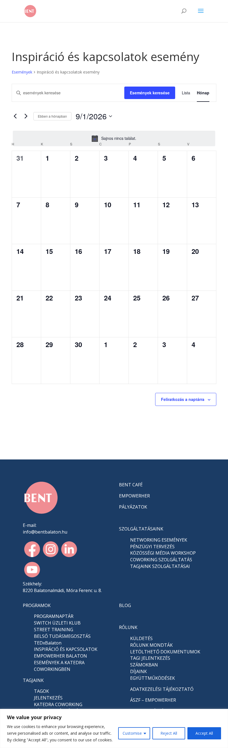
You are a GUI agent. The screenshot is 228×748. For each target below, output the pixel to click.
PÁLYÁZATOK (133, 507)
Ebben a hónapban (52, 116)
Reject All (168, 733)
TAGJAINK (33, 680)
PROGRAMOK (37, 605)
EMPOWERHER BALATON (60, 656)
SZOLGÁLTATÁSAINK (141, 529)
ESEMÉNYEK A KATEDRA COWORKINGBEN (59, 665)
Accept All (204, 733)
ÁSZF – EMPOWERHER (153, 700)
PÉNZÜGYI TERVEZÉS (152, 547)
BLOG (125, 605)
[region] (114, 728)
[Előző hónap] (15, 116)
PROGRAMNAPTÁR (53, 616)
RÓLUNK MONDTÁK (151, 645)
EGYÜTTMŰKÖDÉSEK (152, 678)
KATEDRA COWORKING (58, 704)
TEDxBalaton (47, 643)
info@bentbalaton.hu (45, 532)
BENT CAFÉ (131, 485)
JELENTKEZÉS (48, 698)
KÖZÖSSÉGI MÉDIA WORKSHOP (163, 553)
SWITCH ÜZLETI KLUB (57, 623)
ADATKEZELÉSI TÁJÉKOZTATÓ (162, 689)
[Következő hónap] (26, 116)
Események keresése (150, 92)
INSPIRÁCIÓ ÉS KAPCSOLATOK (65, 649)
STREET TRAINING (53, 629)
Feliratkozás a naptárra (182, 399)
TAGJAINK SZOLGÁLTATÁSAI (160, 566)
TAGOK (41, 691)
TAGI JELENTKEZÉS (150, 658)
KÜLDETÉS (141, 638)
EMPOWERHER (134, 496)
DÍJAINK (138, 671)
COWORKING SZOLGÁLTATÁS (161, 560)
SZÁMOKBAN (144, 665)
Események (22, 72)
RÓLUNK (128, 627)
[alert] (114, 138)
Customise (132, 733)
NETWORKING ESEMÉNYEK (158, 540)
